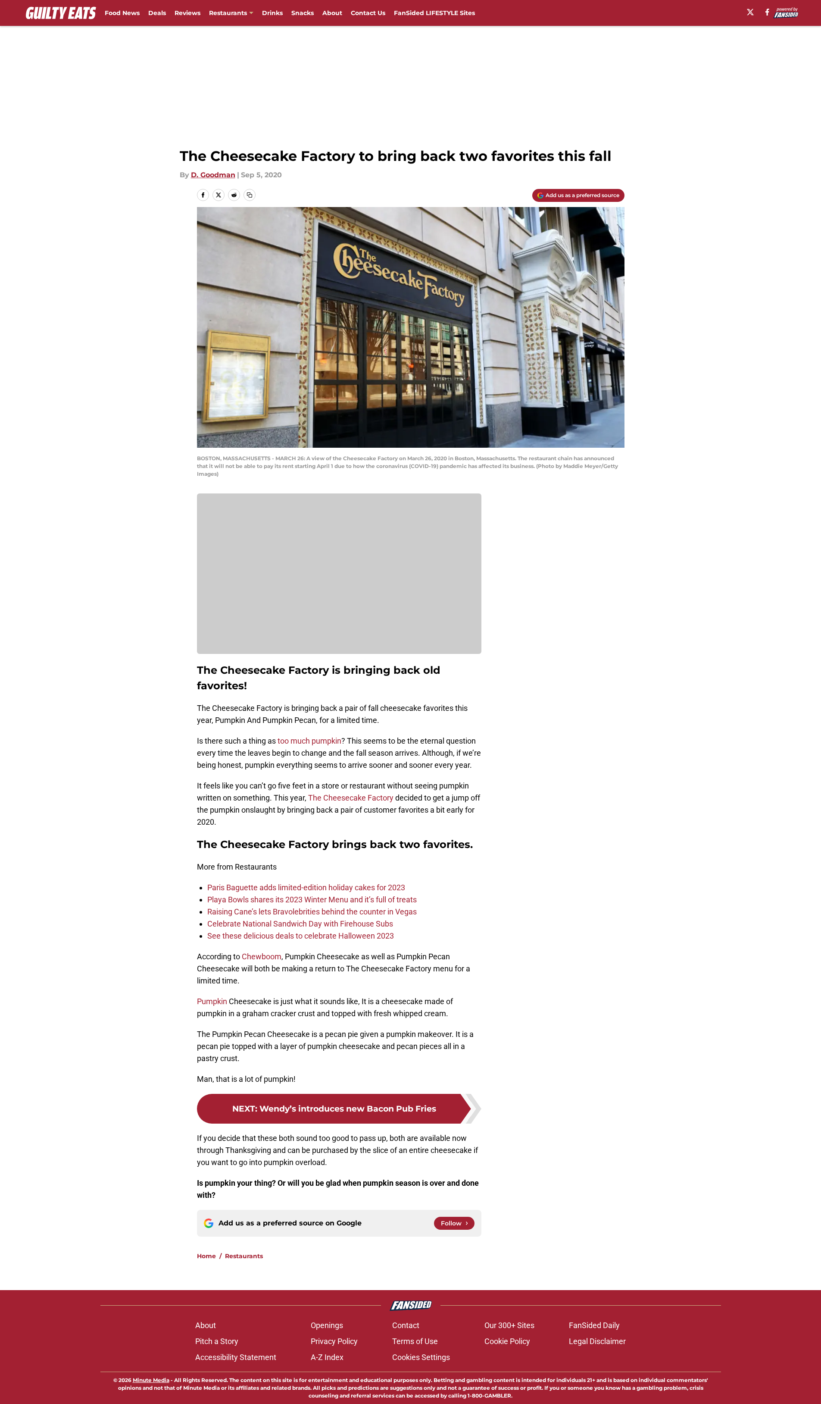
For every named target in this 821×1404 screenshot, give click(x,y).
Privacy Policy (334, 1341)
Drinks (272, 13)
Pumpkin (212, 1001)
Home (206, 1256)
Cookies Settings (421, 1357)
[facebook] (767, 12)
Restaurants (228, 13)
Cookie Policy (507, 1341)
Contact (405, 1325)
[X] (750, 12)
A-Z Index (327, 1357)
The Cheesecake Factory (350, 797)
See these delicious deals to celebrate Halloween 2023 (300, 935)
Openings (327, 1325)
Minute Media (151, 1380)
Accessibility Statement (235, 1357)
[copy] (249, 195)
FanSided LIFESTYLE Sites (434, 13)
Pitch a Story (216, 1341)
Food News (122, 13)
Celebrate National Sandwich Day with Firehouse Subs (300, 923)
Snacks (302, 13)
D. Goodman (213, 175)
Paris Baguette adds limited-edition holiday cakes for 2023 (306, 887)
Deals (157, 13)
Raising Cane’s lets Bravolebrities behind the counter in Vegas (312, 911)
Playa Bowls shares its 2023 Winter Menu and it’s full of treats (312, 899)
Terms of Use (415, 1341)
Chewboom (261, 956)
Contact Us (368, 13)
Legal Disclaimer (597, 1341)
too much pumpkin (309, 740)
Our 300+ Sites (509, 1325)
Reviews (187, 13)
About (332, 13)
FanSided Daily (594, 1325)
